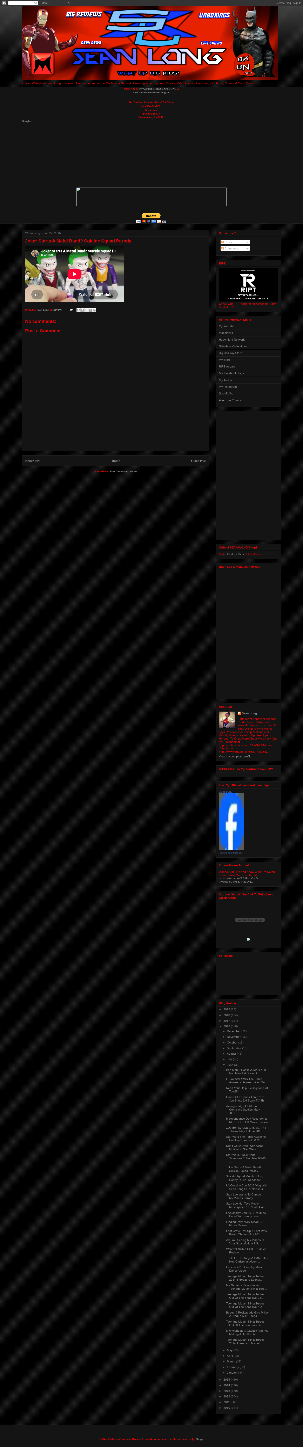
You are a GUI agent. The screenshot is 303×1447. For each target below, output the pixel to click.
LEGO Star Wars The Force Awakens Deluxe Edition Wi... (246, 1080)
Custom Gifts (235, 554)
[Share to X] (86, 310)
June (230, 1065)
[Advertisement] (122, 155)
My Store (225, 359)
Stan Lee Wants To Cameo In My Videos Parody (245, 1196)
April (230, 1355)
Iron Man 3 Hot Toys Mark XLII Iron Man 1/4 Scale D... (246, 1071)
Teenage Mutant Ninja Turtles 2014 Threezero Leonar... (245, 1277)
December (234, 1031)
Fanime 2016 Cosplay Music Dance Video (244, 1268)
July (230, 1059)
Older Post (198, 460)
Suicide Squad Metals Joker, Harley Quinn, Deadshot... (244, 1178)
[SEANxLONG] (231, 849)
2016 (227, 1026)
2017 (227, 1020)
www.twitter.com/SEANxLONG (238, 878)
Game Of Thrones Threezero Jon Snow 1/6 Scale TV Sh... (246, 1098)
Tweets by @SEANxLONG (236, 881)
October (232, 1042)
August (232, 1053)
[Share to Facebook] (90, 310)
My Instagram (228, 386)
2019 (227, 1009)
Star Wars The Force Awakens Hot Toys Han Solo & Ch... (246, 1138)
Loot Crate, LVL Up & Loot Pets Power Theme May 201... (246, 1232)
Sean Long (249, 713)
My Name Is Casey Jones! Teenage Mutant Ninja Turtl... (246, 1287)
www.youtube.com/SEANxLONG (157, 88)
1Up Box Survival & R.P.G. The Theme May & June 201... (246, 1129)
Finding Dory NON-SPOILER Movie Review (244, 1223)
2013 (227, 1391)
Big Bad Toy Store (230, 353)
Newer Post (32, 460)
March (231, 1361)
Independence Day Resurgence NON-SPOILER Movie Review (247, 1120)
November (234, 1036)
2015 (227, 1379)
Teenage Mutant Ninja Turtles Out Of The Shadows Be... (245, 1323)
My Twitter (225, 380)
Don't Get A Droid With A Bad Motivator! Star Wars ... (244, 1147)
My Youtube (226, 326)
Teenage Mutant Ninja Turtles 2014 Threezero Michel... (245, 1341)
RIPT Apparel (227, 366)
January (232, 1372)
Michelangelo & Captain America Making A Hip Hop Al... (247, 1332)
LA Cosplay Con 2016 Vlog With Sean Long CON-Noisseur (247, 1187)
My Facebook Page (231, 373)
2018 (227, 1015)
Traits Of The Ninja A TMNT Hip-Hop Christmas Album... (247, 1259)
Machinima (226, 332)
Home (116, 460)
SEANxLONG (226, 792)
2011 (226, 1402)
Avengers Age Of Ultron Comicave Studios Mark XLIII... (243, 1109)
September (234, 1048)
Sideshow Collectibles (233, 346)
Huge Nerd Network (232, 339)
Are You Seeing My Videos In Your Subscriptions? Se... (245, 1241)
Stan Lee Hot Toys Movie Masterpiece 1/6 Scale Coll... (246, 1205)
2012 (227, 1396)
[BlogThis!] (82, 310)
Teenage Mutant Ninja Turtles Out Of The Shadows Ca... (245, 1296)
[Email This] (78, 310)
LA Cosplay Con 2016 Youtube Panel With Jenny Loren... (246, 1214)
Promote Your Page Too (231, 853)
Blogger (200, 1439)
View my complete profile (235, 756)
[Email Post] (71, 310)
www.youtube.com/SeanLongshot (151, 92)
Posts (228, 242)
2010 (227, 1407)
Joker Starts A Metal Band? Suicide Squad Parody (78, 240)
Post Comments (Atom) (123, 471)
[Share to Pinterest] (94, 310)
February (233, 1367)
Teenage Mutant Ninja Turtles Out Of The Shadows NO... (245, 1305)
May (230, 1350)
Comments (231, 248)
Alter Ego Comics (230, 400)
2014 (227, 1385)
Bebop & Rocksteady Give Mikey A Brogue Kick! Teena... (247, 1314)
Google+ (27, 121)
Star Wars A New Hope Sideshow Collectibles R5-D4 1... (246, 1158)
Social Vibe (226, 393)
